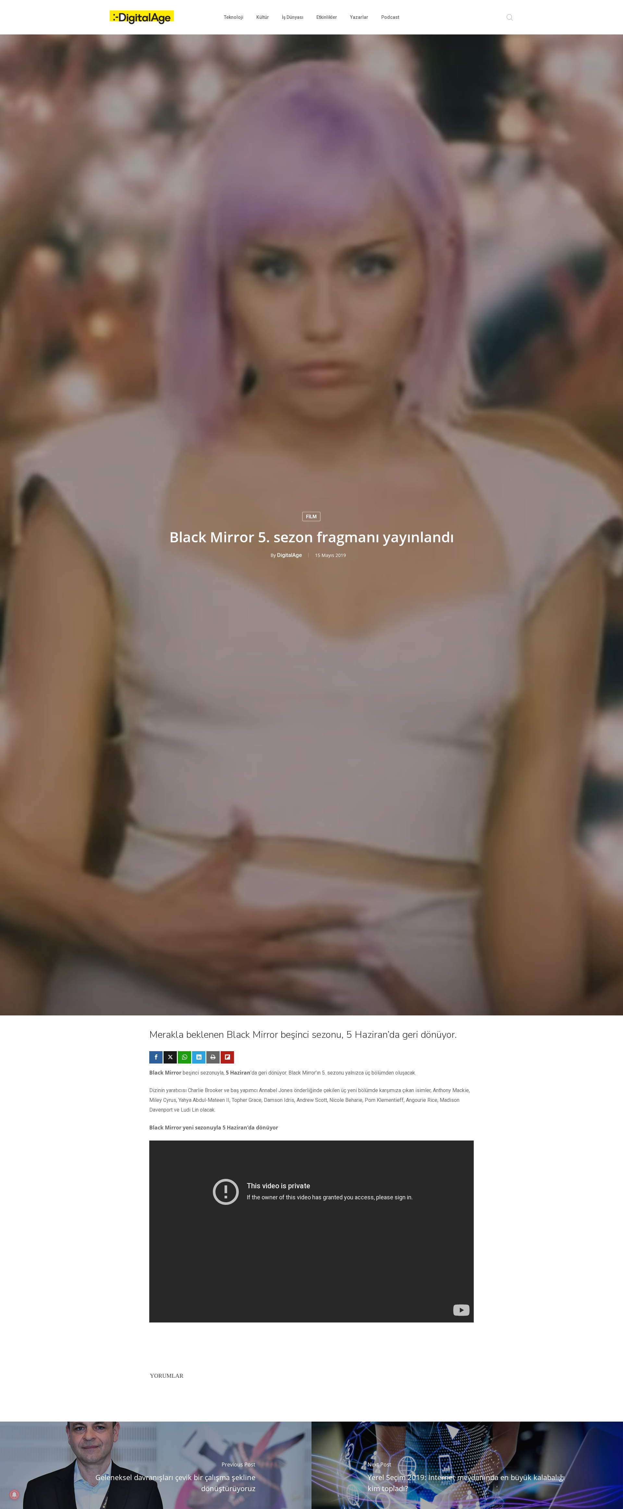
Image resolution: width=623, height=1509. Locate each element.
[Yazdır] (213, 1057)
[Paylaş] (156, 1057)
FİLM (311, 516)
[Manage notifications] (14, 1495)
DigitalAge (289, 555)
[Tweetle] (170, 1057)
